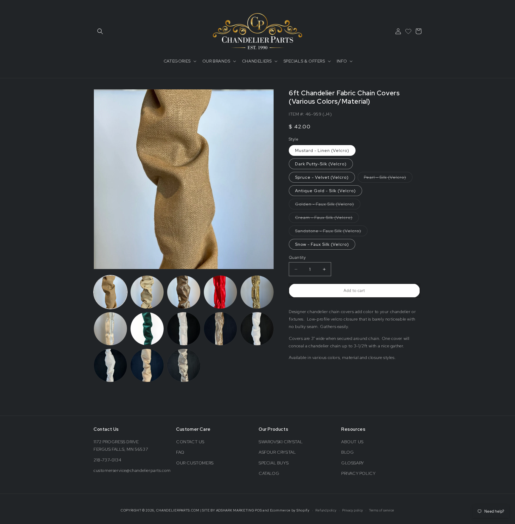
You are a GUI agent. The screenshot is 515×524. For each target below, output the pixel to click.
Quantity (297, 257)
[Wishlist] (408, 31)
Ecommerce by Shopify (290, 510)
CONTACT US (190, 441)
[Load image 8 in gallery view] (184, 329)
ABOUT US (352, 441)
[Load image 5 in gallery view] (257, 292)
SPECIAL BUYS (273, 463)
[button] (100, 31)
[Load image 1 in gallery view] (110, 292)
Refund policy (325, 510)
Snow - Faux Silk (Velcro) (322, 244)
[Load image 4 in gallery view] (220, 292)
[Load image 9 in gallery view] (220, 329)
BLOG (347, 452)
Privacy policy (352, 510)
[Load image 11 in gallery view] (110, 365)
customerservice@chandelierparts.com (132, 470)
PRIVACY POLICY (358, 473)
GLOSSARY (352, 463)
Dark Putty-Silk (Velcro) (321, 164)
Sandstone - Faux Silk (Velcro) (331, 232)
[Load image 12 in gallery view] (147, 365)
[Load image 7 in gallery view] (147, 329)
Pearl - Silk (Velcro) (388, 178)
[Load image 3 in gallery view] (184, 292)
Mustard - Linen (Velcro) (322, 150)
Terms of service (381, 510)
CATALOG (269, 473)
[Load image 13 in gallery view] (184, 365)
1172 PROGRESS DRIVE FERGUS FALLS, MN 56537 (121, 445)
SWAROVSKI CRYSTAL (281, 441)
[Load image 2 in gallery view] (147, 292)
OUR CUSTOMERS (195, 463)
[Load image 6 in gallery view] (110, 329)
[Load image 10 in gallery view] (257, 329)
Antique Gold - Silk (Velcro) (325, 190)
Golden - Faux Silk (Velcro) (327, 205)
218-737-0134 (107, 460)
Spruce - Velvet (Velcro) (322, 177)
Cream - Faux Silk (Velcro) (327, 218)
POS (258, 510)
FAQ (180, 452)
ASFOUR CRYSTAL (277, 452)
